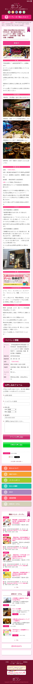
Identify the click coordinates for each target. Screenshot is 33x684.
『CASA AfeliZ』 (11, 169)
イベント (8, 22)
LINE (4, 182)
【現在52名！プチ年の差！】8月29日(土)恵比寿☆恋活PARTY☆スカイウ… (20, 556)
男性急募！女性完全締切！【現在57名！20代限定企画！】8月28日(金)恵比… (21, 521)
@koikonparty (16, 646)
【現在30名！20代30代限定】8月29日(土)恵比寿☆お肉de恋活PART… (21, 539)
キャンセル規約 (16, 608)
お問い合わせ (19, 663)
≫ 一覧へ (16, 587)
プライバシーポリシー (16, 662)
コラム (6, 605)
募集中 (12, 22)
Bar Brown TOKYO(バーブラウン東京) (16, 530)
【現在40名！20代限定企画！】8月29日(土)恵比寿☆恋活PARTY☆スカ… (21, 574)
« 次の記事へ (13, 461)
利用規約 (25, 662)
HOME (3, 22)
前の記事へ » (20, 461)
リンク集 (12, 663)
